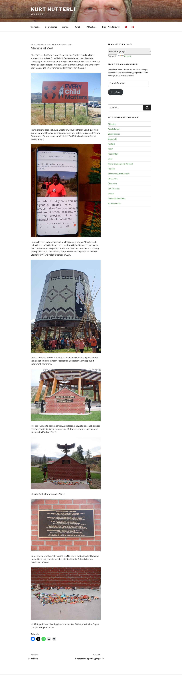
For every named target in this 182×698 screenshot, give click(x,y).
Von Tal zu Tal (114, 189)
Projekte (111, 169)
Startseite (35, 27)
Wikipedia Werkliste (116, 198)
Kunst (77, 27)
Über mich (112, 183)
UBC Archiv (113, 179)
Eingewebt (112, 139)
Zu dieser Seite (114, 203)
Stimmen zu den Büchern (119, 174)
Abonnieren (115, 92)
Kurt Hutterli (53, 9)
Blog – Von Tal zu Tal (111, 27)
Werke (65, 27)
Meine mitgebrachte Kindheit (120, 164)
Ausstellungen (114, 129)
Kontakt (111, 144)
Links (110, 159)
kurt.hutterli (64, 44)
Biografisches (51, 27)
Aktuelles (91, 27)
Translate (127, 56)
